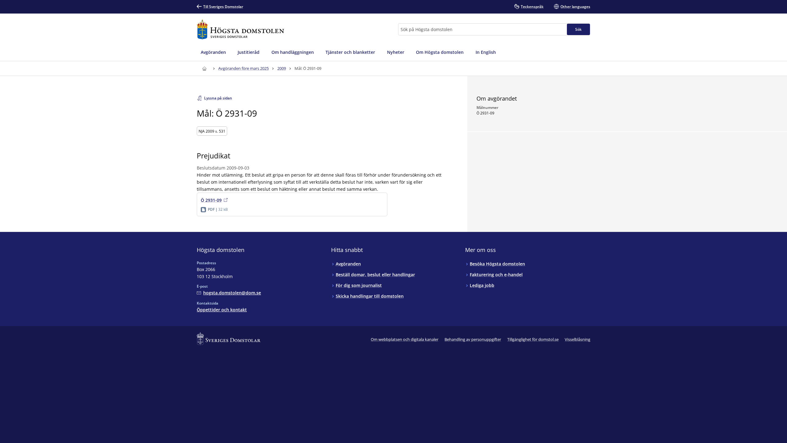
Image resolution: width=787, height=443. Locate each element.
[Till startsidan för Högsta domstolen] (240, 29)
